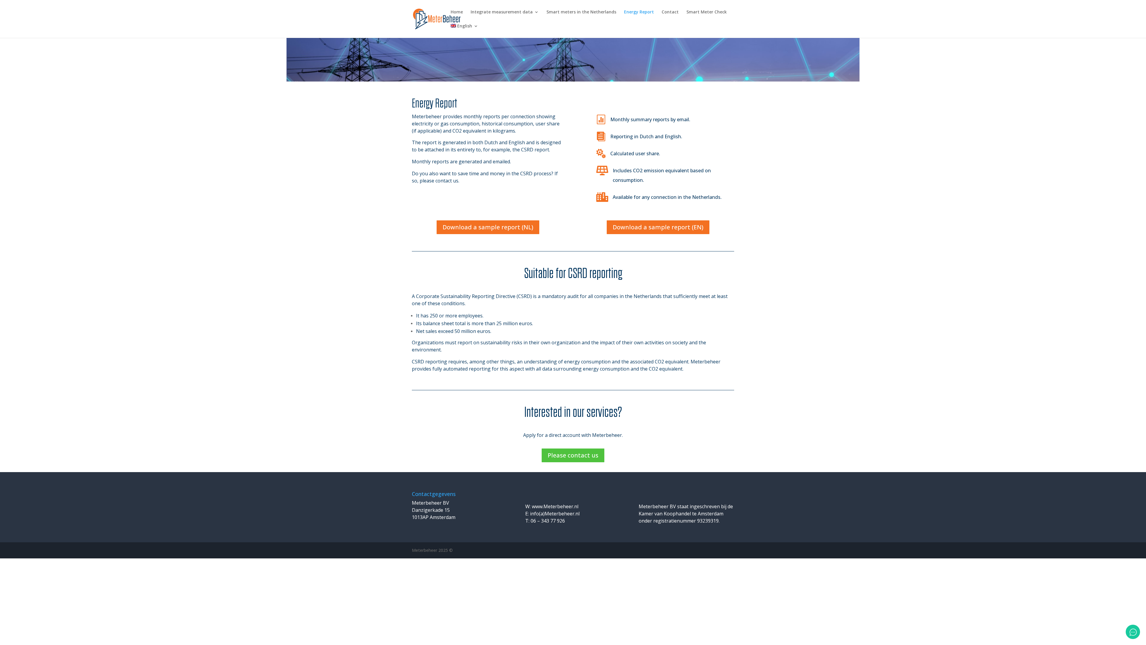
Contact (670, 12)
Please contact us (573, 455)
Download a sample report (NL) (488, 227)
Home (457, 12)
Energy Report (639, 12)
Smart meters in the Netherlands (581, 12)
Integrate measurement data (502, 12)
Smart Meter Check (706, 12)
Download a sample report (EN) (658, 227)
